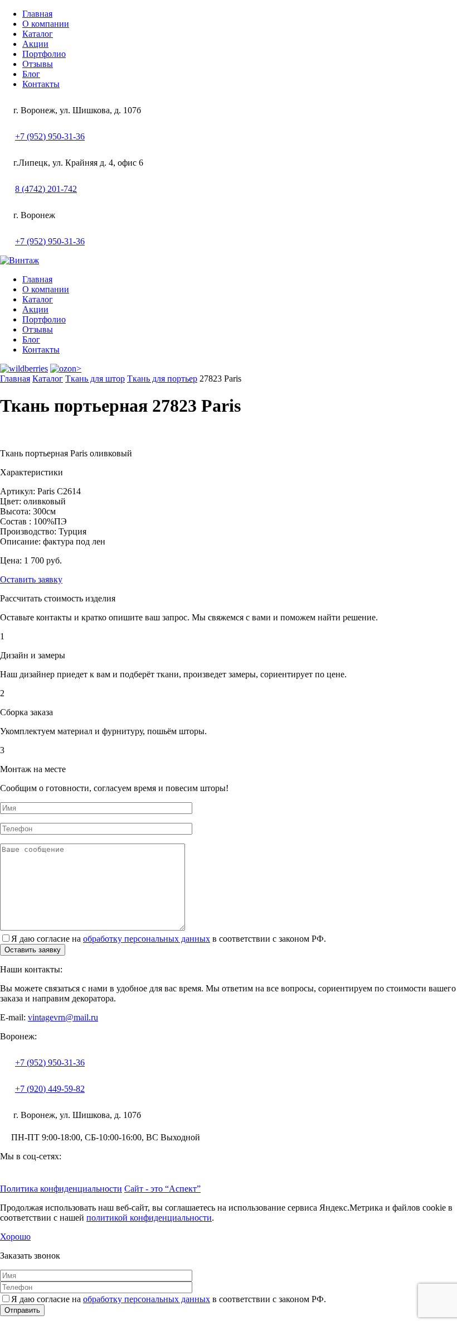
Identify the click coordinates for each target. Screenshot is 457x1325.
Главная (37, 13)
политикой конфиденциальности (149, 1217)
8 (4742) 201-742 (46, 189)
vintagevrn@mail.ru (63, 1017)
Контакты (41, 84)
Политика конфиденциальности (61, 1188)
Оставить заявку (31, 579)
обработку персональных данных (146, 938)
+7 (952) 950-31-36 (50, 136)
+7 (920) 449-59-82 (50, 1088)
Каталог (37, 33)
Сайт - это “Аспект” (162, 1188)
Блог (31, 74)
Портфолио (44, 54)
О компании (45, 23)
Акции (35, 44)
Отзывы (37, 64)
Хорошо (15, 1236)
